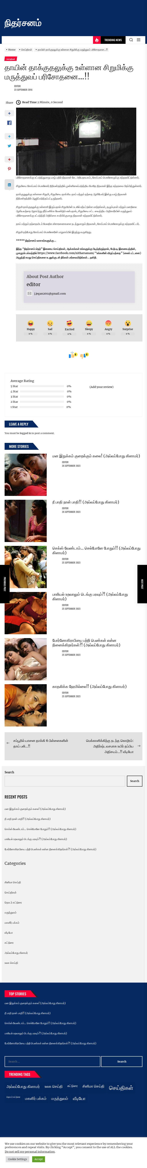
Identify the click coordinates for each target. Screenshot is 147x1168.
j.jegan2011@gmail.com (50, 293)
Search (9, 772)
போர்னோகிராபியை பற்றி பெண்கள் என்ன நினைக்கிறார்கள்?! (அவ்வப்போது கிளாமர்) (86, 642)
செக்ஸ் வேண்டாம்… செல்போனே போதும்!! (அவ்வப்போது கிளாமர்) (96, 550)
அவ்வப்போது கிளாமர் (16, 953)
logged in (25, 433)
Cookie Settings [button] (17, 1159)
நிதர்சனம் (23, 22)
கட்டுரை (9, 942)
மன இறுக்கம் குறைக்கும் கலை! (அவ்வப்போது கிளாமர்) (96, 455)
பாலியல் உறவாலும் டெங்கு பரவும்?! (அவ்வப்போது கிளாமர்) (90, 596)
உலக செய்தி (11, 963)
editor (17, 86)
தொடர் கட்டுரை (13, 902)
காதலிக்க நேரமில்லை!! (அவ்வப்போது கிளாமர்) (89, 686)
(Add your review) (102, 387)
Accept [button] (38, 1159)
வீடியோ (9, 932)
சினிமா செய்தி (13, 882)
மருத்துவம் (10, 912)
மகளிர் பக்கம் (12, 922)
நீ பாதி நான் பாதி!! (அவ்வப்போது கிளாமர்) (85, 502)
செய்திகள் (10, 892)
